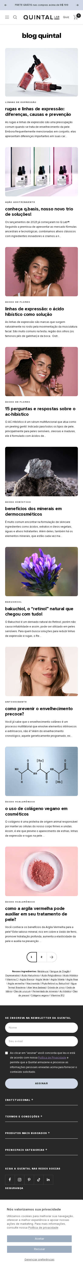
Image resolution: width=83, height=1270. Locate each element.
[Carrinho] (75, 17)
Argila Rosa (72, 979)
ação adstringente (20, 202)
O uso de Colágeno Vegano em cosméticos (36, 811)
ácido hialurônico (20, 802)
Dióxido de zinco (56, 987)
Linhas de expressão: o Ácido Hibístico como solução (34, 311)
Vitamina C (12, 979)
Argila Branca (27, 979)
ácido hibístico (18, 502)
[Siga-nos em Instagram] (19, 1179)
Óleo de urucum (22, 991)
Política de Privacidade (52, 1057)
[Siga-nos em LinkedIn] (48, 1179)
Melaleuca (43, 971)
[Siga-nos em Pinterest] (29, 1179)
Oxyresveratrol (12, 975)
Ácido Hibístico (70, 975)
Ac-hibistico (65, 991)
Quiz (66, 17)
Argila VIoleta (57, 979)
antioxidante (16, 702)
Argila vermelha (16, 983)
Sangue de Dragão (60, 971)
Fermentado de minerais (45, 991)
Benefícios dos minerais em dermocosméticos (33, 511)
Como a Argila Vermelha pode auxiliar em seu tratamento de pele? (36, 914)
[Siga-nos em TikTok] (38, 1179)
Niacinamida (33, 983)
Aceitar (39, 1238)
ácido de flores (17, 302)
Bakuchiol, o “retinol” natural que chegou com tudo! (39, 611)
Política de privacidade (43, 1227)
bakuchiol (13, 602)
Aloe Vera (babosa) (36, 987)
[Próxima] (52, 957)
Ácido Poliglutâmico (52, 975)
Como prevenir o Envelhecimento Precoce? (39, 711)
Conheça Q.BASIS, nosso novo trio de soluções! (39, 211)
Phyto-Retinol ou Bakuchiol (55, 983)
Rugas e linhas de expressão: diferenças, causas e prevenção (38, 111)
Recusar (39, 1249)
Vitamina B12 (57, 995)
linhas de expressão (20, 102)
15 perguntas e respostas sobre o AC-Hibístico (40, 411)
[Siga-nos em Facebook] (10, 1179)
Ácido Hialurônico (30, 975)
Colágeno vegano (40, 995)
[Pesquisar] (15, 17)
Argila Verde (42, 979)
